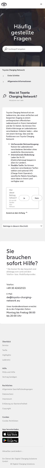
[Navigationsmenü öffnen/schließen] (41, 4)
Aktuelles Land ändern (12, 451)
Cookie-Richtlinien (10, 420)
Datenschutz (7, 394)
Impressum (7, 398)
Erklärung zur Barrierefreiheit (14, 403)
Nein (37, 198)
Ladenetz (6, 359)
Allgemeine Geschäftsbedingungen (17, 389)
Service (5, 345)
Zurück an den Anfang (15, 212)
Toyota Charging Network (13, 69)
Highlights (6, 354)
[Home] (4, 4)
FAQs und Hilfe (8, 372)
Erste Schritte (13, 75)
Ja (24, 198)
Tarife (4, 350)
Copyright (6, 408)
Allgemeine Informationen (19, 81)
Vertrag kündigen (9, 376)
